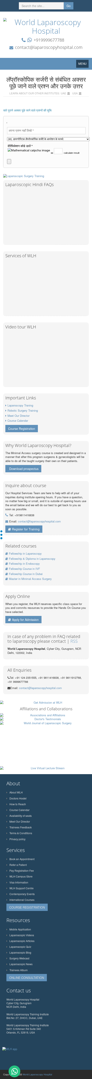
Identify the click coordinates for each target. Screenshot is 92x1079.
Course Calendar (17, 420)
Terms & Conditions (20, 833)
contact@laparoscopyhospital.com (49, 47)
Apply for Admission (25, 619)
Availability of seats (20, 815)
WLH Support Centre (21, 888)
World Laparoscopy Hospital (37, 1074)
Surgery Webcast (19, 958)
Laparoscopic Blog (20, 952)
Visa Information (18, 882)
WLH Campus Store (21, 876)
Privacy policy (17, 839)
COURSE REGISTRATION (27, 907)
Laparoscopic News (21, 964)
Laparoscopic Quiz (20, 946)
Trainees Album (18, 970)
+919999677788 (49, 40)
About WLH (16, 792)
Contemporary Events (22, 894)
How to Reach (17, 804)
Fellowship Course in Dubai (26, 574)
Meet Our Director (18, 416)
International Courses (21, 899)
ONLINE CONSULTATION (26, 977)
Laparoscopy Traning (20, 405)
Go (69, 6)
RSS (74, 641)
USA (75, 93)
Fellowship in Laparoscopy (25, 553)
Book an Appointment (21, 859)
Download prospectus (24, 469)
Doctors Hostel (18, 798)
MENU (83, 64)
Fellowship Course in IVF (24, 569)
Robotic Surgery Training (22, 410)
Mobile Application (20, 929)
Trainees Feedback (20, 827)
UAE (63, 93)
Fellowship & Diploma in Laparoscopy (32, 559)
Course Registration (21, 428)
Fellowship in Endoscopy (24, 563)
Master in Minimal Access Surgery (30, 579)
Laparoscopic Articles (21, 941)
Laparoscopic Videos (21, 935)
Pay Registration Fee (21, 870)
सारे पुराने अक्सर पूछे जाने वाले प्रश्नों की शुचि (27, 110)
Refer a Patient (18, 865)
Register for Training (26, 529)
